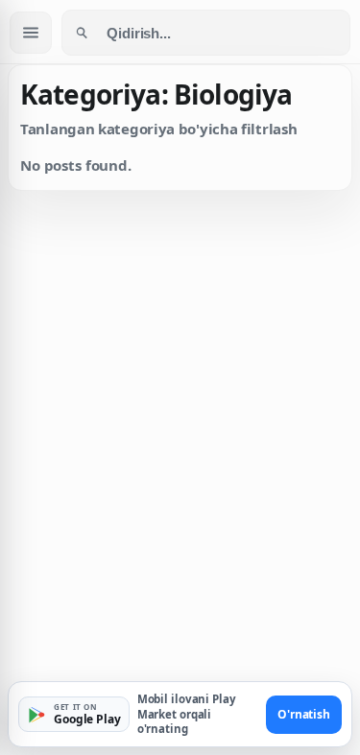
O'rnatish (303, 714)
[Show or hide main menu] (31, 33)
